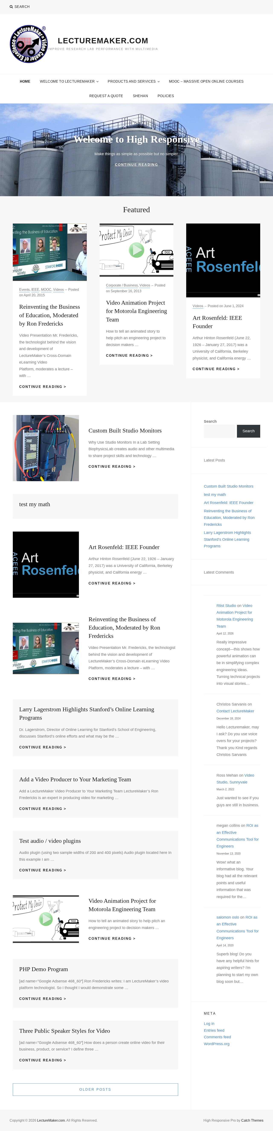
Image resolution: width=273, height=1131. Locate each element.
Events (24, 289)
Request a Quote (106, 96)
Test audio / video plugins (50, 840)
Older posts (95, 1089)
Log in (209, 1023)
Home (25, 81)
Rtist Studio (226, 605)
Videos (58, 289)
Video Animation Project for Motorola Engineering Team (136, 311)
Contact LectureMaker (235, 711)
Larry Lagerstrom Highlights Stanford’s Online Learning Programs (227, 539)
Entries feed (214, 1030)
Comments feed (217, 1037)
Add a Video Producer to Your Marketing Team (75, 779)
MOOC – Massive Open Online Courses (206, 81)
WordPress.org (216, 1044)
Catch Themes (252, 1120)
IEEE (35, 289)
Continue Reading (150, 165)
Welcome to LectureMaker (67, 81)
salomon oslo (227, 917)
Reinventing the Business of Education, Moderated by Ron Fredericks (49, 315)
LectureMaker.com (103, 40)
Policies (166, 96)
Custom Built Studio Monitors (125, 430)
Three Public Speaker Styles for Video (64, 1030)
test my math (34, 504)
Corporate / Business (122, 285)
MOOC (46, 289)
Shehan (140, 96)
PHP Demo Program (43, 969)
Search (210, 421)
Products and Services (132, 81)
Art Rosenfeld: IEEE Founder (124, 547)
